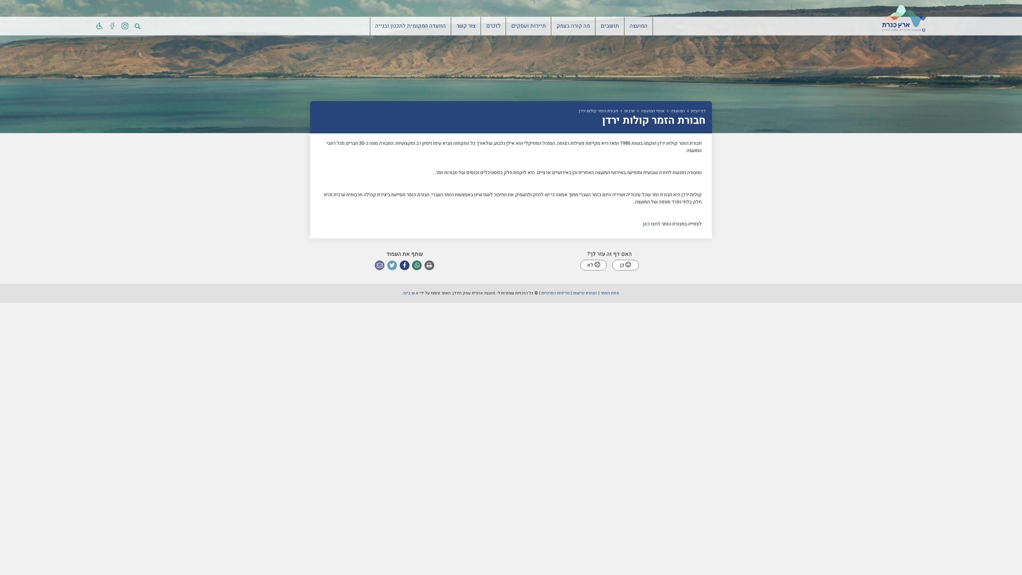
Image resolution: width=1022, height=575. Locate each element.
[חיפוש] (138, 26)
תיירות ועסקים (528, 26)
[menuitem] (638, 26)
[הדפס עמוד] (429, 265)
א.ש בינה (410, 293)
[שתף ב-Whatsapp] (417, 265)
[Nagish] (99, 26)
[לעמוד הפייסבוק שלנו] (112, 26)
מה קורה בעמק (573, 26)
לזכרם (493, 26)
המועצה (639, 26)
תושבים (610, 26)
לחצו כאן (651, 224)
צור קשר (466, 26)
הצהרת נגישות (585, 293)
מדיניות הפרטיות (555, 293)
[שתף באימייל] (379, 265)
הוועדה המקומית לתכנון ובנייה (410, 26)
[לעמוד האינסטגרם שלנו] (125, 26)
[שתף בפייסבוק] (404, 265)
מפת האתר (610, 293)
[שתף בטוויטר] (392, 265)
